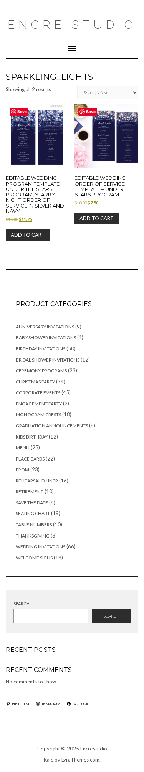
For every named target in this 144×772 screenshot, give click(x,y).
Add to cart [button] (28, 235)
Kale (48, 760)
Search (21, 603)
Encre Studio (72, 25)
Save (22, 111)
